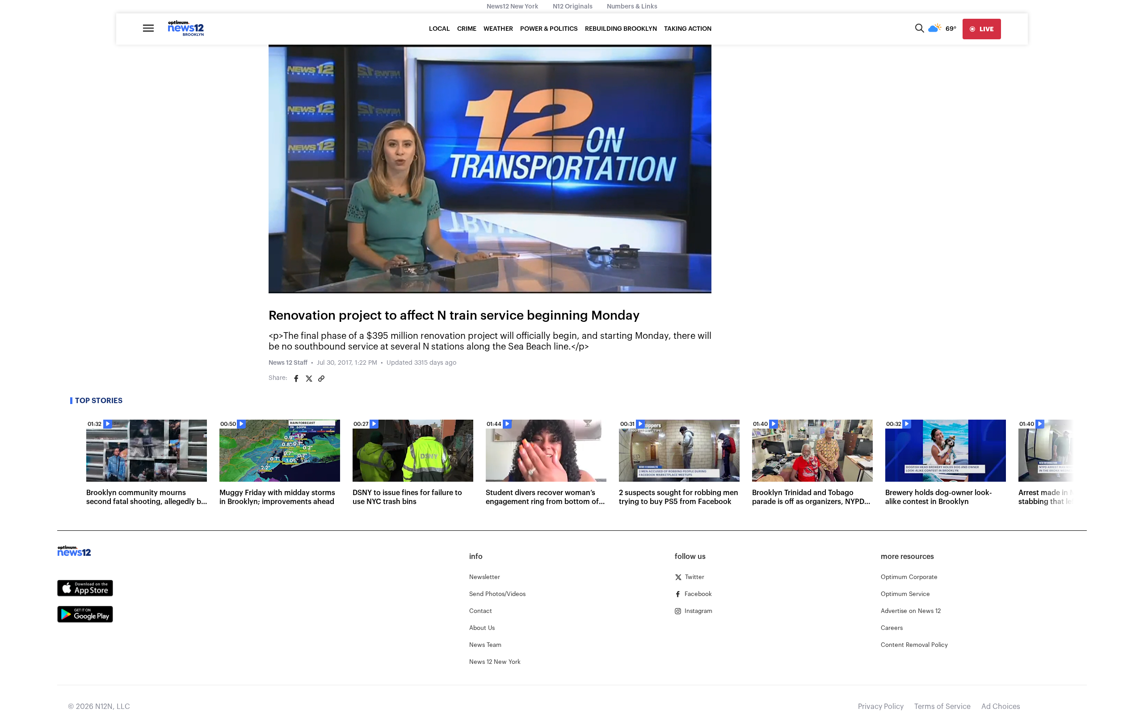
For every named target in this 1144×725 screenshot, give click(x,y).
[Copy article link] (321, 378)
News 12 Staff (288, 363)
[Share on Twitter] (308, 378)
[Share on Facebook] (296, 378)
